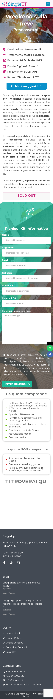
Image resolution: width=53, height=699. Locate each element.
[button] (48, 4)
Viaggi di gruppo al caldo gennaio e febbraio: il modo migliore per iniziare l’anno (22, 603)
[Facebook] (50, 354)
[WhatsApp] (50, 348)
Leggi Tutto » (9, 593)
